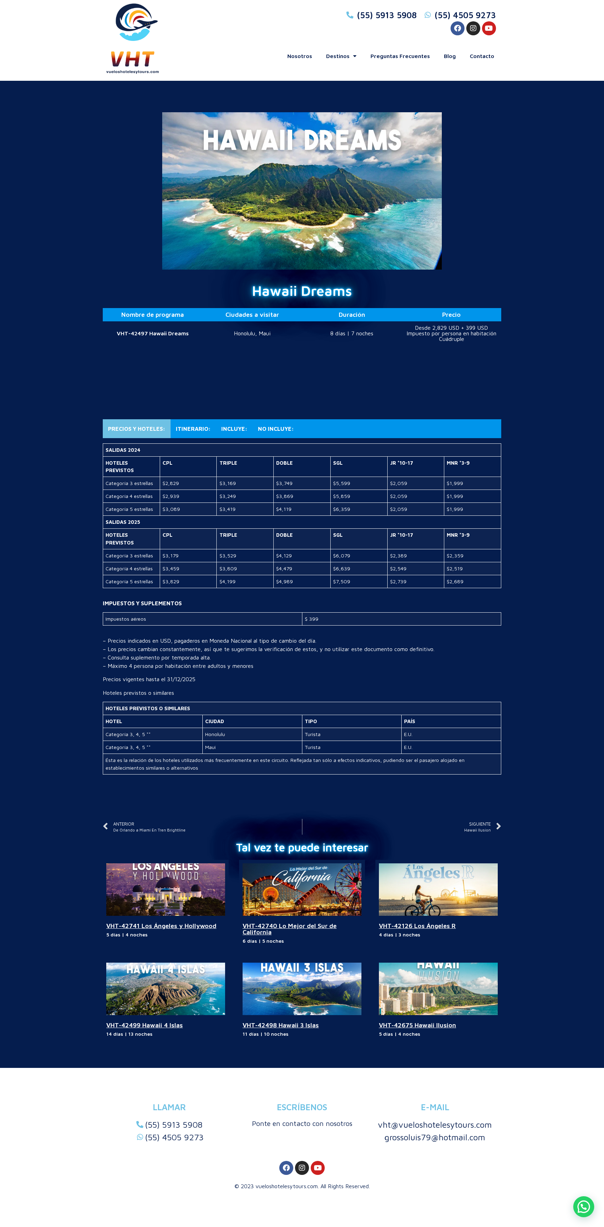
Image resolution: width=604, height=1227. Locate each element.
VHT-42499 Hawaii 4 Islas (144, 1025)
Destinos (338, 56)
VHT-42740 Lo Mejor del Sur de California (290, 929)
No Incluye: (276, 429)
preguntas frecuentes (400, 56)
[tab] (137, 428)
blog (450, 56)
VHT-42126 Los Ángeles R (417, 925)
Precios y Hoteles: (136, 429)
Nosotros (299, 56)
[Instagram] (473, 28)
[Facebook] (458, 28)
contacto (482, 56)
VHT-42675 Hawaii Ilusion (417, 1025)
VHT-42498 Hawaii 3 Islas (281, 1025)
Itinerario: (193, 429)
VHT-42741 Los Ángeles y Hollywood (161, 925)
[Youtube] (489, 28)
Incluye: (234, 429)
